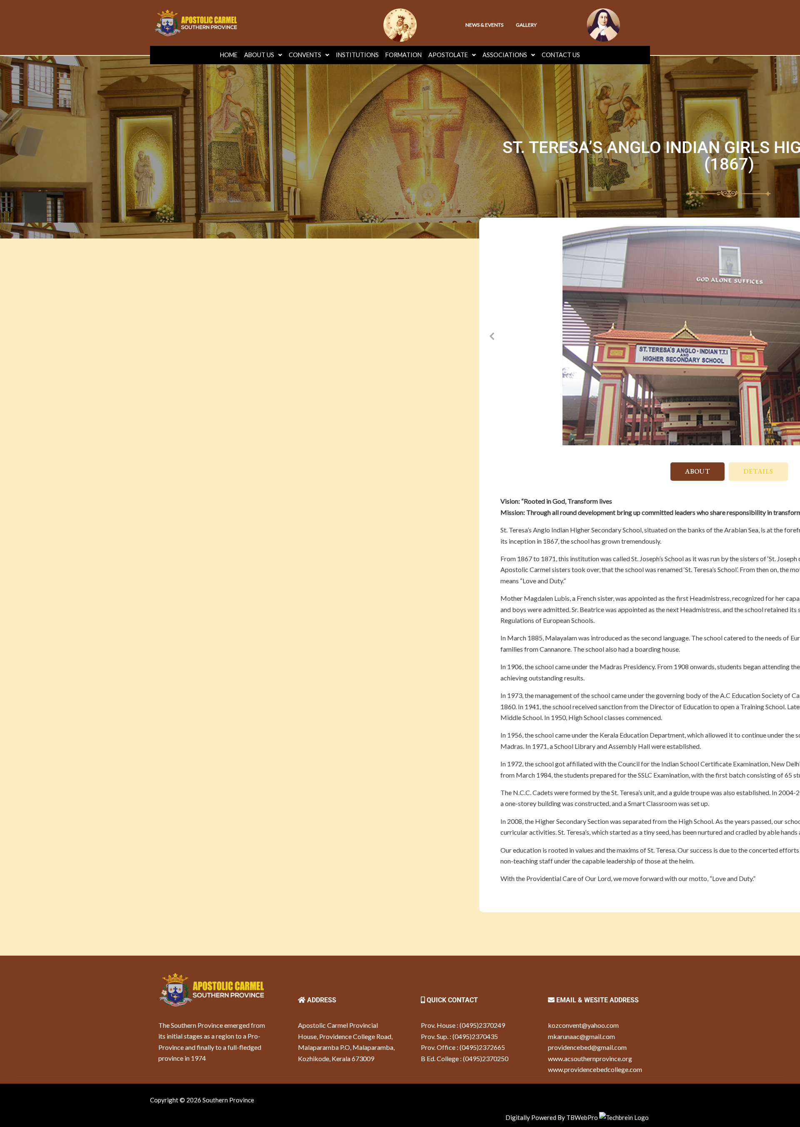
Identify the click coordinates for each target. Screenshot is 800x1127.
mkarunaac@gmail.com (581, 1036)
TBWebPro (582, 1117)
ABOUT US (259, 54)
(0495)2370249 (482, 1025)
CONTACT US (561, 54)
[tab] (697, 471)
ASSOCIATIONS (504, 54)
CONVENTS (305, 54)
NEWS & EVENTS (484, 25)
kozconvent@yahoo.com (583, 1025)
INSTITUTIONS (357, 54)
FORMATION (403, 54)
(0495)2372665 (482, 1047)
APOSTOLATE (448, 54)
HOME (229, 54)
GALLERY (526, 25)
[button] (491, 335)
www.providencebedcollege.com (595, 1069)
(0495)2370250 (485, 1058)
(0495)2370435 (475, 1036)
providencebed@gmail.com (587, 1047)
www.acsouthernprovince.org (590, 1058)
